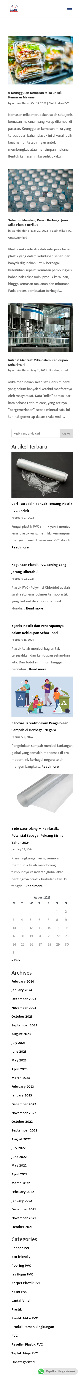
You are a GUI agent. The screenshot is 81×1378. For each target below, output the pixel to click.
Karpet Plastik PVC (26, 1283)
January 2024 (21, 990)
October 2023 (22, 1017)
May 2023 (19, 1060)
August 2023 (21, 1034)
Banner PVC (20, 1248)
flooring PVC (21, 1266)
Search (66, 434)
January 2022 (21, 1201)
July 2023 (18, 1043)
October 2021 (21, 1227)
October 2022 (22, 1122)
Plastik (16, 1309)
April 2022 (19, 1174)
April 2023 (19, 1069)
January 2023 (21, 1095)
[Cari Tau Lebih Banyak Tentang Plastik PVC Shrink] (42, 476)
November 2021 (23, 1218)
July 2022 (18, 1148)
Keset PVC (19, 1292)
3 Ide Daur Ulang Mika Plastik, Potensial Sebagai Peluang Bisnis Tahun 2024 (37, 836)
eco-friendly (20, 1257)
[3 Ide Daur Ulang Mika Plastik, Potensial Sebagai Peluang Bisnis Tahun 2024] (42, 799)
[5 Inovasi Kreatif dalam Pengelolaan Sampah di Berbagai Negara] (42, 698)
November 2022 (23, 1113)
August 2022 (21, 1139)
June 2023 (19, 1052)
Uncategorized (17, 237)
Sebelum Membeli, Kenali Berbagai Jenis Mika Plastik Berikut (38, 222)
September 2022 (24, 1130)
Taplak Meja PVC (24, 1353)
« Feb (15, 960)
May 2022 (19, 1165)
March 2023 (20, 1078)
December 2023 (23, 999)
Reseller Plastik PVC (27, 1344)
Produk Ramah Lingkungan (32, 1327)
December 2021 (23, 1209)
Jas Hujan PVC (22, 1274)
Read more (20, 547)
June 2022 (19, 1157)
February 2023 (22, 1087)
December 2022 (23, 1104)
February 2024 (22, 981)
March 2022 (20, 1183)
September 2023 (24, 1025)
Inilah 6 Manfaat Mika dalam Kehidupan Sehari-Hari (38, 362)
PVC (14, 1336)
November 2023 (23, 1008)
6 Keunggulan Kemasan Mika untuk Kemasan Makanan (35, 95)
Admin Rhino (20, 103)
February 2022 (22, 1192)
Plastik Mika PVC (58, 103)
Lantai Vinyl (20, 1301)
